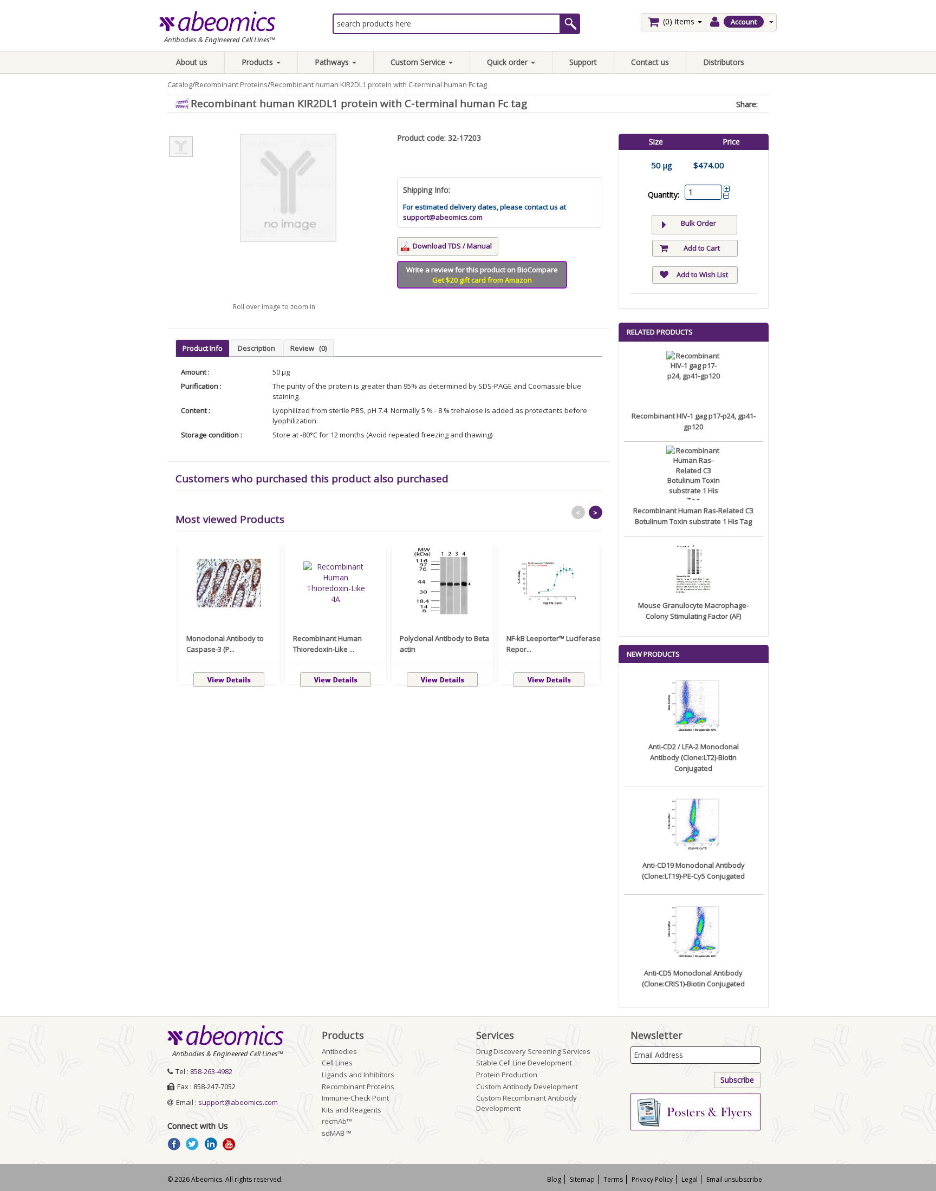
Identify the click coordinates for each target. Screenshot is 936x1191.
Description (256, 348)
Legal (689, 1179)
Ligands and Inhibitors (358, 1074)
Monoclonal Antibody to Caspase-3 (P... (225, 643)
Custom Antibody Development (527, 1086)
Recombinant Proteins (231, 84)
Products (258, 62)
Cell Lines (337, 1063)
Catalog (179, 84)
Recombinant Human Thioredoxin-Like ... (327, 643)
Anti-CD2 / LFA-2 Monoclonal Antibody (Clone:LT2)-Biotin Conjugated (693, 757)
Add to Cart (702, 248)
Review (308, 348)
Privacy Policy (652, 1179)
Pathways (333, 62)
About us (191, 62)
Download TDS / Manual (452, 246)
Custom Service (419, 62)
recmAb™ (337, 1121)
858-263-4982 (211, 1071)
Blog (554, 1179)
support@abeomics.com (443, 217)
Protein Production (506, 1074)
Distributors (723, 62)
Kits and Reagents (351, 1110)
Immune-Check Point (355, 1098)
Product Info (203, 348)
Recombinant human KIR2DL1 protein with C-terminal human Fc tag (378, 84)
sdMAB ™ (337, 1133)
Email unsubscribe (734, 1179)
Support (583, 62)
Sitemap (582, 1179)
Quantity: (663, 194)
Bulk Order (698, 223)
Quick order (508, 62)
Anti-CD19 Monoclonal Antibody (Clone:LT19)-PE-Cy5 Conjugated (693, 870)
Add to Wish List (702, 274)
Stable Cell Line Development (524, 1063)
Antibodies (339, 1051)
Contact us (650, 62)
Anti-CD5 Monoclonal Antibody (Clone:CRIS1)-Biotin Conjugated (693, 978)
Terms (613, 1179)
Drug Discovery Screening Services (533, 1051)
